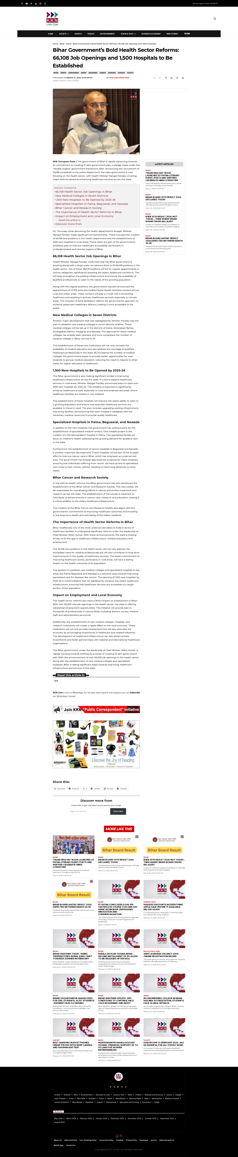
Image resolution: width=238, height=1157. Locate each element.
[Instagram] (40, 3)
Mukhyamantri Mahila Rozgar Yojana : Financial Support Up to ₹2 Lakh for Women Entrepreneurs (118, 1046)
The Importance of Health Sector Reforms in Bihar (88, 212)
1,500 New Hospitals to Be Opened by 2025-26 (85, 199)
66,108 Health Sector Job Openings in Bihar (83, 191)
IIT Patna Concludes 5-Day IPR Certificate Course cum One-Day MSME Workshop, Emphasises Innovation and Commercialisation (117, 909)
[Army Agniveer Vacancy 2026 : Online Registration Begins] (164, 938)
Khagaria (111, 73)
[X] (165, 77)
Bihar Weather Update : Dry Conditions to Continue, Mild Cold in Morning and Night (116, 1000)
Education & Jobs (152, 951)
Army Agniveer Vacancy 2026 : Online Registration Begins (161, 955)
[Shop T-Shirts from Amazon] (96, 744)
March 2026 (71, 1118)
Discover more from (68, 223)
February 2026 (86, 1118)
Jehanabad (93, 73)
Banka (83, 73)
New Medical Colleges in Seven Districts (81, 195)
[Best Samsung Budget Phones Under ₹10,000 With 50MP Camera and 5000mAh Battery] (73, 1027)
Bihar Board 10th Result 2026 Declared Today (163, 198)
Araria (68, 44)
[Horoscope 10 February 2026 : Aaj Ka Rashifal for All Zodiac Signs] (164, 1027)
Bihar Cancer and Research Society (78, 207)
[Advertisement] (132, 18)
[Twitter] (31, 3)
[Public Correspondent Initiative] (96, 709)
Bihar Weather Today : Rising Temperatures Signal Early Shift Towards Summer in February (72, 956)
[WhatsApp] (154, 77)
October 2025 (150, 1118)
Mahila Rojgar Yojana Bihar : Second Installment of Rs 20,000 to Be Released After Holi (118, 956)
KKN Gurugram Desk (119, 78)
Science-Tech (150, 902)
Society (130, 73)
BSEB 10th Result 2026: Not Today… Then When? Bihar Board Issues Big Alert (161, 219)
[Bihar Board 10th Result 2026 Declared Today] (119, 844)
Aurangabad (73, 73)
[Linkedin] (36, 3)
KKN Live (57, 692)
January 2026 (101, 1118)
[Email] (177, 77)
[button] (215, 18)
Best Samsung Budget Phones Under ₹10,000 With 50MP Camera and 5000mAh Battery (72, 1045)
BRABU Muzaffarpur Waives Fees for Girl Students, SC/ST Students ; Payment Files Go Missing (73, 1000)
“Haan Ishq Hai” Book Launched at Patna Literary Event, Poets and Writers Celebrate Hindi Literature (162, 177)
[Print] (182, 77)
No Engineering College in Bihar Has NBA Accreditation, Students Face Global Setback (164, 1000)
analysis (117, 692)
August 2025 (59, 1122)
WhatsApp (78, 692)
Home (55, 44)
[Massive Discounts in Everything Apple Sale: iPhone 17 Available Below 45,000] (164, 889)
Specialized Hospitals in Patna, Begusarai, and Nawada (91, 203)
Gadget (56, 1040)
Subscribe (118, 811)
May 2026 (58, 1118)
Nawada (121, 73)
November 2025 (134, 1118)
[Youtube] (26, 3)
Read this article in (70, 220)
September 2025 (167, 1118)
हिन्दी (56, 681)
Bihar (62, 44)
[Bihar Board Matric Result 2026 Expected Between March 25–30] (73, 889)
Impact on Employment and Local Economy (84, 216)
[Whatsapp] (45, 3)
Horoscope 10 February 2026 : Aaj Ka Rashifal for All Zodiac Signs (164, 1043)
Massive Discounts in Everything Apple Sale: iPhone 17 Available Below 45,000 (163, 907)
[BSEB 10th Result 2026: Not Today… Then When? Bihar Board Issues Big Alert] (164, 844)
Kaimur (102, 73)
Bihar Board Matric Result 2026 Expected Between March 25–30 (164, 240)
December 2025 (117, 1118)
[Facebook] (22, 3)
